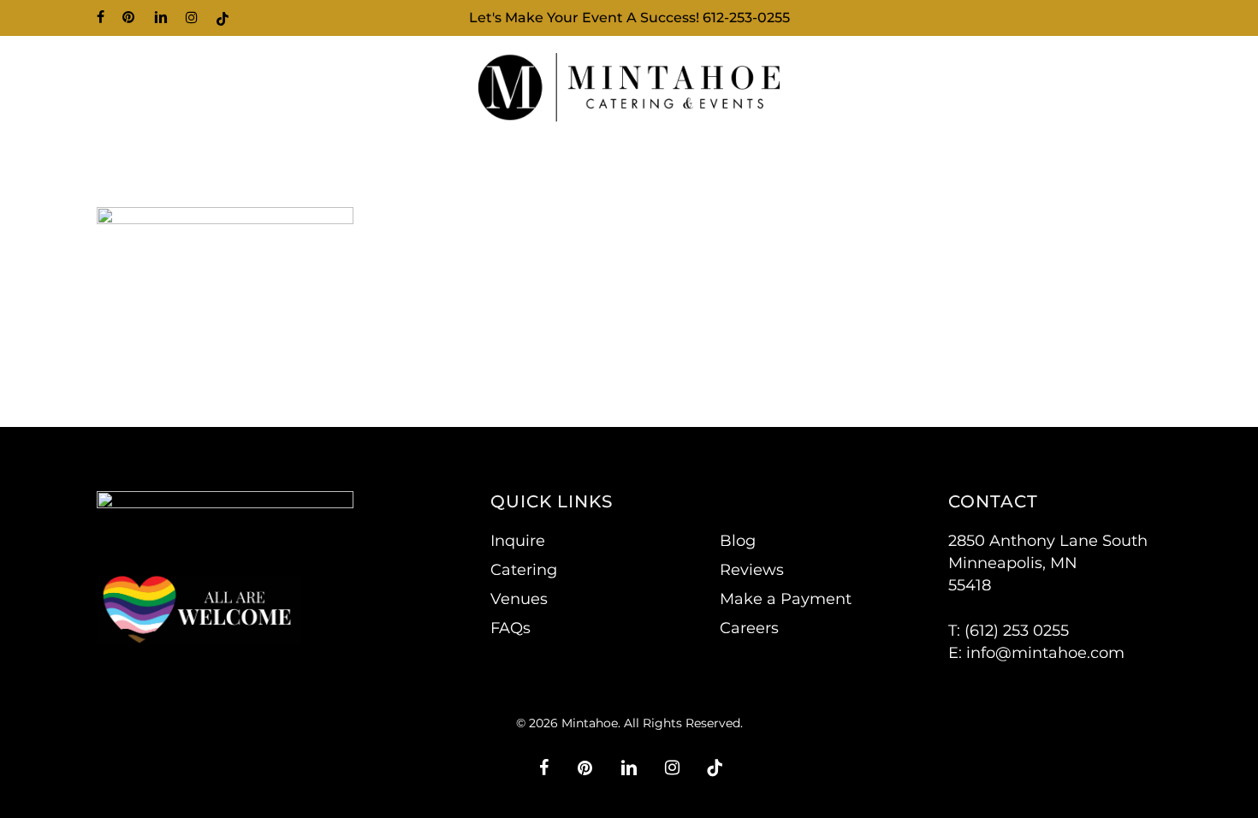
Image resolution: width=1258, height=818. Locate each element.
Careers (749, 628)
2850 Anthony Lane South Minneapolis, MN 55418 (1048, 563)
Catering (523, 569)
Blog (738, 540)
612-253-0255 (746, 17)
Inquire (517, 540)
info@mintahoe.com (1045, 652)
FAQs (510, 628)
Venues (519, 599)
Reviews (752, 569)
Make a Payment (786, 599)
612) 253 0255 (1019, 630)
